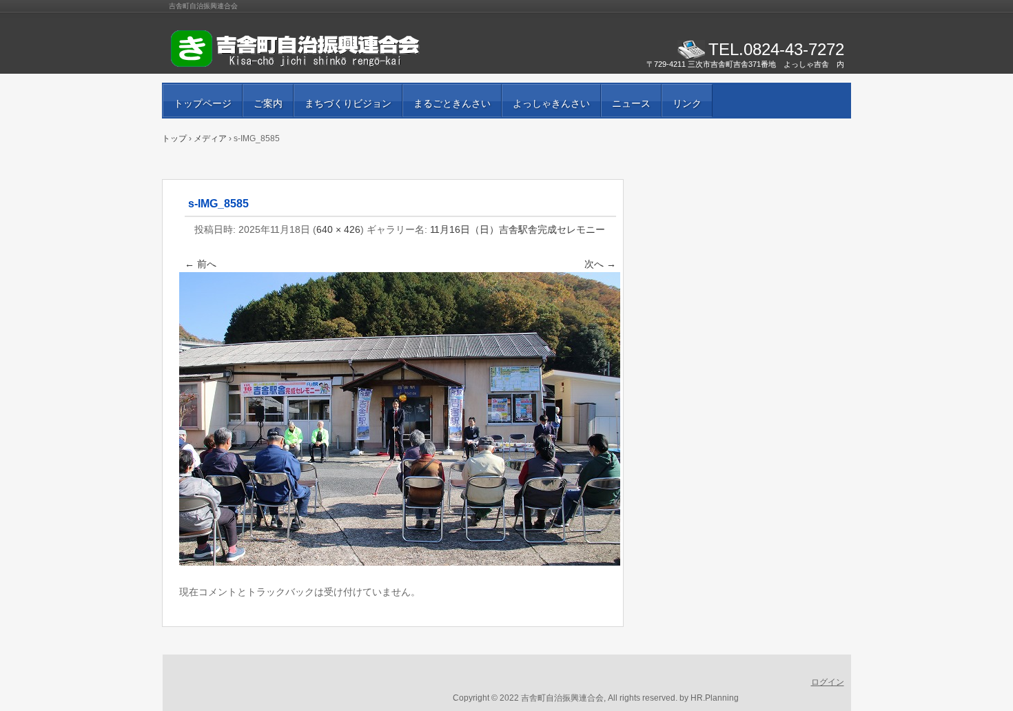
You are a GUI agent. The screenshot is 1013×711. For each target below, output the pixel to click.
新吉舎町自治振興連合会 (327, 48)
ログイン (827, 682)
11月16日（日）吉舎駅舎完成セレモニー (517, 229)
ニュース (631, 103)
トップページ (203, 103)
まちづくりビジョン (348, 103)
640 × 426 (338, 229)
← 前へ (200, 263)
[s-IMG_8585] (399, 562)
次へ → (600, 263)
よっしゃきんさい (551, 103)
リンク (687, 103)
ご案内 (268, 103)
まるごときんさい (452, 103)
